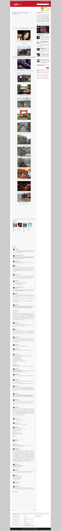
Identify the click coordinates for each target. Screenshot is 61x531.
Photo (16, 220)
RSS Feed (45, 1)
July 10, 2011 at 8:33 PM (17, 440)
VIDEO (15, 1)
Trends (41, 74)
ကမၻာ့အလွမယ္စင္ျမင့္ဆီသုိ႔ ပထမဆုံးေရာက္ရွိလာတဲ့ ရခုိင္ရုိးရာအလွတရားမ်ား (45, 42)
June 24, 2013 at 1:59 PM (17, 482)
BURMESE (18, 1)
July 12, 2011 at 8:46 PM (17, 464)
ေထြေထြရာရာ (47, 78)
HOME (12, 1)
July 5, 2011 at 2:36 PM (17, 354)
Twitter (48, 1)
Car (37, 74)
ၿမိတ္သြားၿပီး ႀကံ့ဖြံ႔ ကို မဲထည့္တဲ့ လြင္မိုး (45, 59)
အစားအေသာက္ (38, 78)
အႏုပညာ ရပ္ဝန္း (43, 78)
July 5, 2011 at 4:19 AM (17, 249)
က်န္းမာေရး (46, 74)
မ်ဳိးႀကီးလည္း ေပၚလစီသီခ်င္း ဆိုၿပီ (45, 36)
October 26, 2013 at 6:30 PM (18, 486)
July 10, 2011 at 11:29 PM (17, 449)
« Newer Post (14, 510)
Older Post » (34, 510)
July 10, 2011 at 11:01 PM (17, 444)
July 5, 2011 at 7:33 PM (17, 386)
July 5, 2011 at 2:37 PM (17, 365)
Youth (43, 74)
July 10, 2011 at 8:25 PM (17, 427)
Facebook (41, 1)
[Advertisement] (24, 21)
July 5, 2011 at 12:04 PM (17, 337)
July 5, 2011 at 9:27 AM (17, 287)
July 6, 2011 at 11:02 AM (17, 407)
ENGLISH (22, 1)
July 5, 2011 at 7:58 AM (17, 261)
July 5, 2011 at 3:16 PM (17, 374)
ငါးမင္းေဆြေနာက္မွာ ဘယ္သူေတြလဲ (44, 53)
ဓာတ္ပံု (17, 220)
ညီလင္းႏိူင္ (16, 310)
